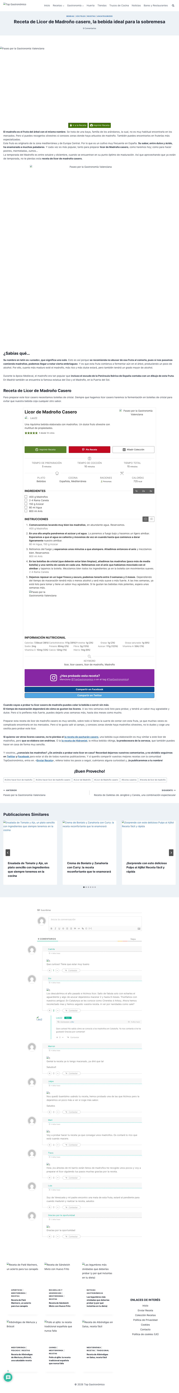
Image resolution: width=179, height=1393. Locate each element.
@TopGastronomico (82, 679)
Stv (72, 1022)
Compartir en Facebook (89, 689)
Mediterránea (18, 1293)
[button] (26, 433)
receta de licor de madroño (153, 780)
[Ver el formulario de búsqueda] (173, 5)
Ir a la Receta (79, 125)
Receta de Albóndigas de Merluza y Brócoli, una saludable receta (22, 1357)
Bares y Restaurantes (156, 5)
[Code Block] (79, 928)
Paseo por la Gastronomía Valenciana (24, 793)
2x (143, 491)
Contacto (145, 1329)
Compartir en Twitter (89, 695)
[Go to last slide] (8, 852)
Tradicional (103, 1350)
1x (136, 491)
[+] (90, 928)
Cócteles (81, 16)
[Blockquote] (75, 928)
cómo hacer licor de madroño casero (53, 780)
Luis (50, 1185)
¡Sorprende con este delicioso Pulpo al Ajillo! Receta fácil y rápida (146, 867)
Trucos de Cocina (119, 5)
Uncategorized (105, 16)
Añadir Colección (135, 449)
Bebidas (70, 16)
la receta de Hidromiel (74, 740)
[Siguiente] (171, 852)
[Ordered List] (67, 928)
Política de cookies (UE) (145, 1334)
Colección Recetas (145, 1315)
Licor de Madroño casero (106, 780)
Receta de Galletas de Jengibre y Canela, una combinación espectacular (135, 793)
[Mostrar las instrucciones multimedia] (145, 519)
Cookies (145, 1324)
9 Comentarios (89, 28)
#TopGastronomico (117, 679)
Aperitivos (16, 1290)
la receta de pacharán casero (81, 736)
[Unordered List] (71, 928)
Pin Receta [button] (91, 449)
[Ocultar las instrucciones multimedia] (151, 519)
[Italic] (55, 928)
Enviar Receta (45, 760)
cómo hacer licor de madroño (18, 780)
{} (86, 928)
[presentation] (30, 839)
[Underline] (59, 928)
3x (150, 491)
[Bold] (51, 928)
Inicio (47, 5)
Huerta (91, 5)
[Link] (83, 928)
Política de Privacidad (145, 1320)
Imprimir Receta (101, 125)
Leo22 (59, 1018)
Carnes (52, 1347)
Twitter (11, 756)
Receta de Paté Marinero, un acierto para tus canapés (21, 1303)
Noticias (136, 5)
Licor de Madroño (82, 780)
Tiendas (102, 5)
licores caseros (129, 780)
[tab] (84, 887)
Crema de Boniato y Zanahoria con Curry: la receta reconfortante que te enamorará (89, 867)
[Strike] (63, 928)
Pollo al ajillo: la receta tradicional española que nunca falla (59, 1360)
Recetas (91, 16)
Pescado (15, 1350)
